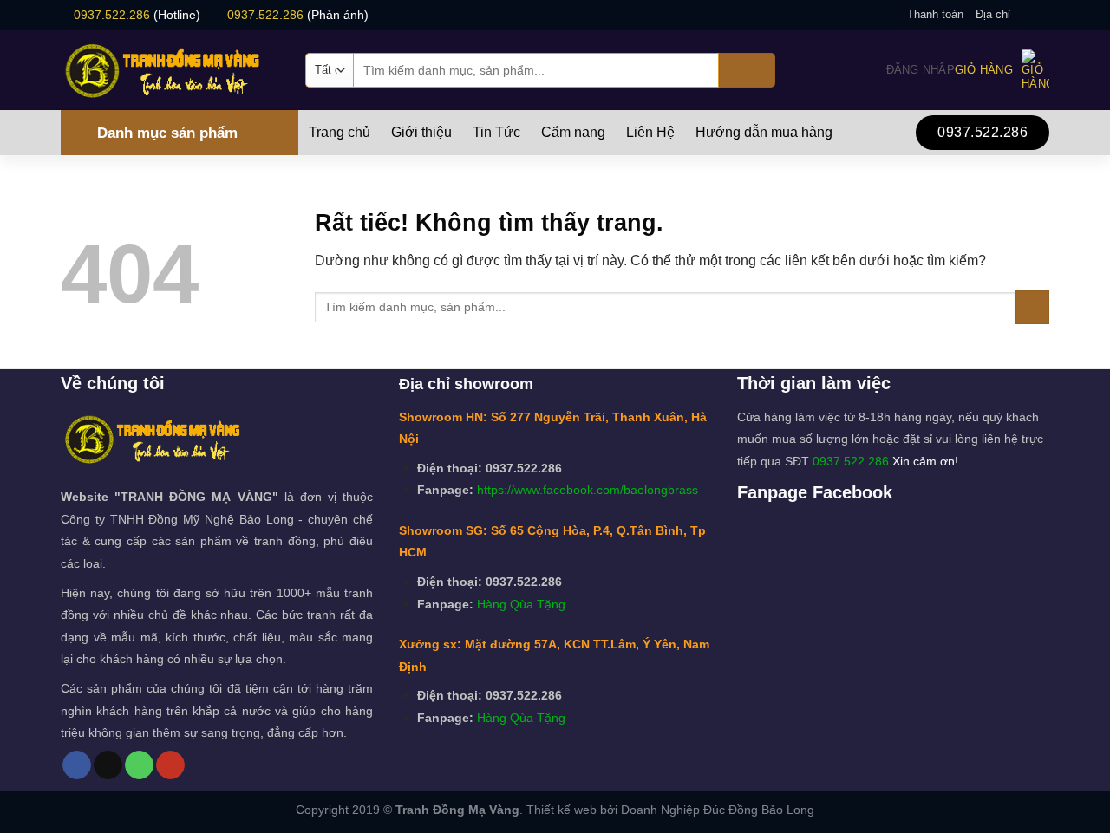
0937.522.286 (112, 15)
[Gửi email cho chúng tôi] (1040, 15)
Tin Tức (496, 133)
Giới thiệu (421, 133)
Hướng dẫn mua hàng (763, 133)
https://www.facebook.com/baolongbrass (587, 490)
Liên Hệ (650, 133)
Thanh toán (935, 14)
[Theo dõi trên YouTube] (170, 765)
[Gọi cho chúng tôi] (139, 765)
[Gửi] (747, 70)
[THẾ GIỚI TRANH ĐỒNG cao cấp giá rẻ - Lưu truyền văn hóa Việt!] (170, 69)
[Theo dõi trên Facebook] (1024, 15)
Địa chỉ (993, 14)
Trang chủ (339, 133)
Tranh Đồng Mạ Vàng (457, 810)
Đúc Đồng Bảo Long (758, 810)
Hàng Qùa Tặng (521, 604)
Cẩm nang (573, 133)
